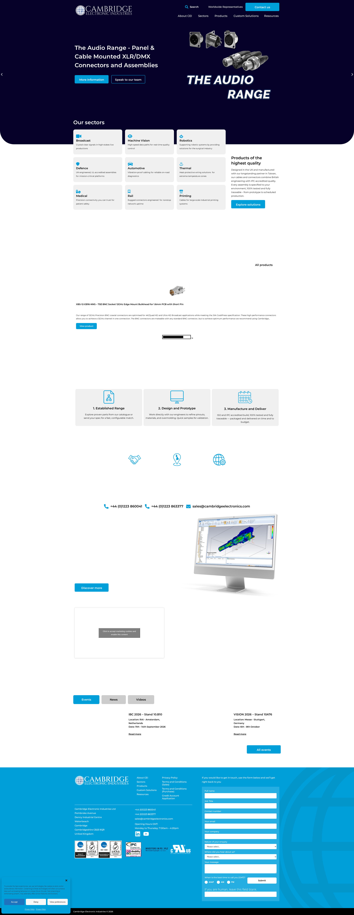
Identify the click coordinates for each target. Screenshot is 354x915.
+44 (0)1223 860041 (145, 809)
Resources (143, 794)
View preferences (58, 902)
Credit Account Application (170, 797)
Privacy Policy (30, 909)
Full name (210, 791)
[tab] (86, 699)
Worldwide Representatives (225, 6)
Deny (36, 902)
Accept (14, 902)
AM (222, 882)
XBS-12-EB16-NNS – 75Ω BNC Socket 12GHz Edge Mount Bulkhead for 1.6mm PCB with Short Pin (129, 304)
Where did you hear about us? (220, 852)
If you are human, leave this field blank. (231, 889)
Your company (212, 831)
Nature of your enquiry (216, 842)
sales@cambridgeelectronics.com (154, 818)
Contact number (213, 811)
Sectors (141, 782)
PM (232, 882)
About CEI (142, 777)
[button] (66, 880)
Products (142, 786)
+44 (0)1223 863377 (145, 814)
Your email (210, 821)
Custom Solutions (147, 790)
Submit (262, 880)
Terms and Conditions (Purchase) (174, 790)
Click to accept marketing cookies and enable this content (119, 633)
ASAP (211, 882)
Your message (212, 862)
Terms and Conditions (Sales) (174, 783)
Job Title (209, 801)
